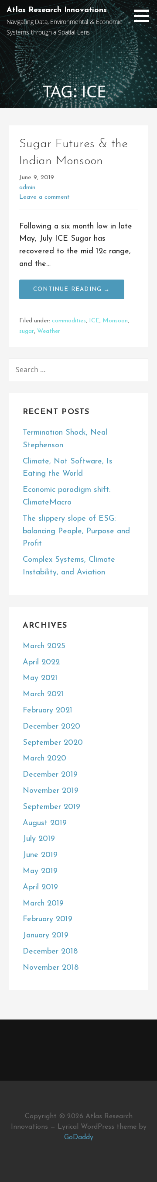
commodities (69, 321)
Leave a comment (44, 197)
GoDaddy (78, 1137)
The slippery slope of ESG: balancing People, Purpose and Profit (76, 531)
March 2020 (44, 759)
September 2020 (53, 743)
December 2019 (50, 775)
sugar (26, 331)
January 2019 (45, 936)
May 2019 (40, 871)
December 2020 (51, 727)
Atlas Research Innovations (57, 10)
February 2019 (47, 919)
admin (27, 187)
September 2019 (51, 807)
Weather (48, 331)
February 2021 (47, 711)
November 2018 (50, 968)
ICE (94, 321)
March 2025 (44, 646)
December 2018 (50, 952)
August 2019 (45, 823)
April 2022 (41, 663)
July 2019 (39, 839)
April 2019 (40, 888)
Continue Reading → (71, 289)
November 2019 (50, 791)
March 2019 (43, 904)
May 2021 (40, 678)
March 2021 (43, 694)
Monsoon (115, 321)
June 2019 (40, 855)
